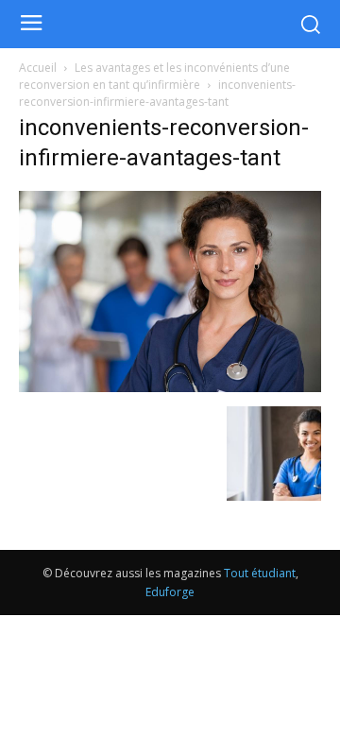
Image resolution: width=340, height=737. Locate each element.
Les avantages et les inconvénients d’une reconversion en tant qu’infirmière (154, 76)
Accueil (38, 68)
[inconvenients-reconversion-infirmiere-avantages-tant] (170, 387)
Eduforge (170, 592)
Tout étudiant (260, 573)
